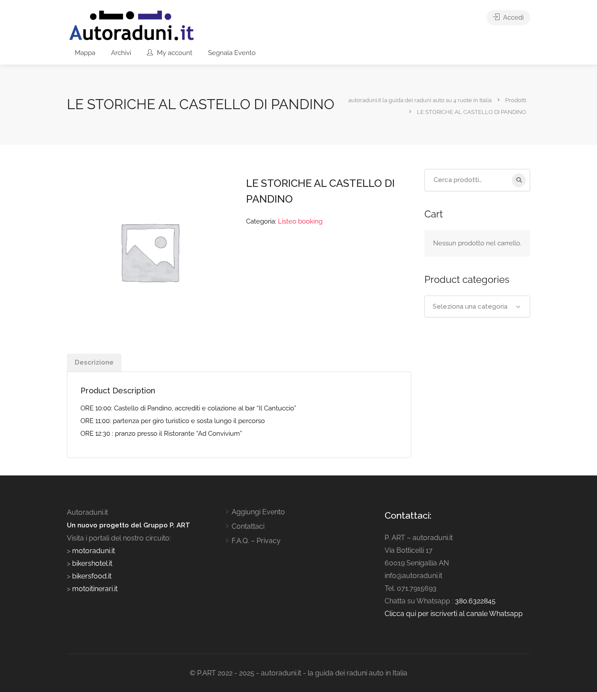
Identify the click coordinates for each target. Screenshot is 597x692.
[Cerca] (519, 180)
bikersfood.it (91, 576)
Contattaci (248, 526)
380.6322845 (475, 601)
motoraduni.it (92, 551)
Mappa (85, 53)
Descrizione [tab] (94, 362)
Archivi (121, 53)
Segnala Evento (232, 53)
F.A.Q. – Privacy (256, 541)
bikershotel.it (92, 563)
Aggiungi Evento (258, 512)
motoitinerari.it (94, 589)
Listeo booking (300, 221)
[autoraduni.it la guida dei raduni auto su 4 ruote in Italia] (131, 25)
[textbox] (477, 306)
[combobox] (477, 306)
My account (173, 53)
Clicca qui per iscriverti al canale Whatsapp (454, 613)
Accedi (512, 17)
